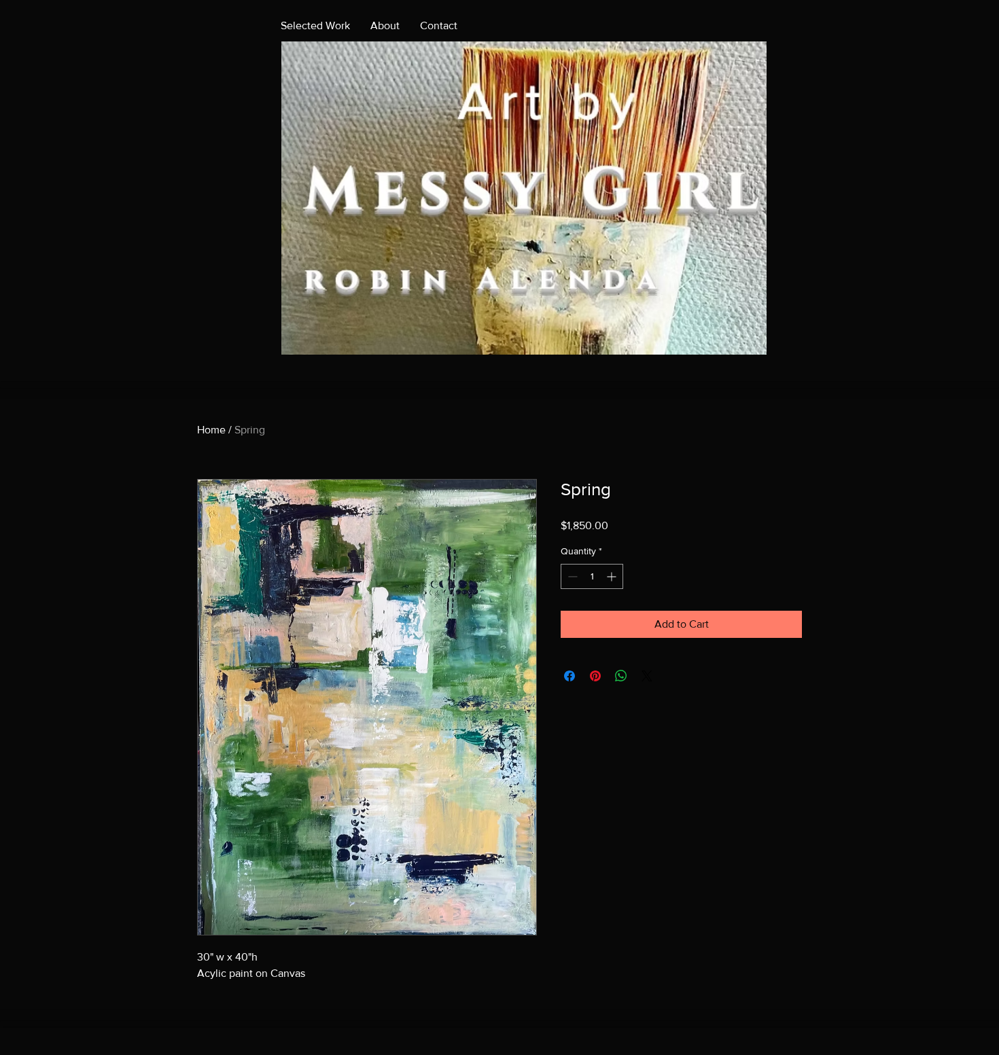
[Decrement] (571, 576)
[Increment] (612, 576)
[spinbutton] (592, 576)
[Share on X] (647, 676)
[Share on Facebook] (569, 676)
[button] (524, 198)
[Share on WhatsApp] (621, 676)
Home (211, 429)
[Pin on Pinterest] (595, 676)
